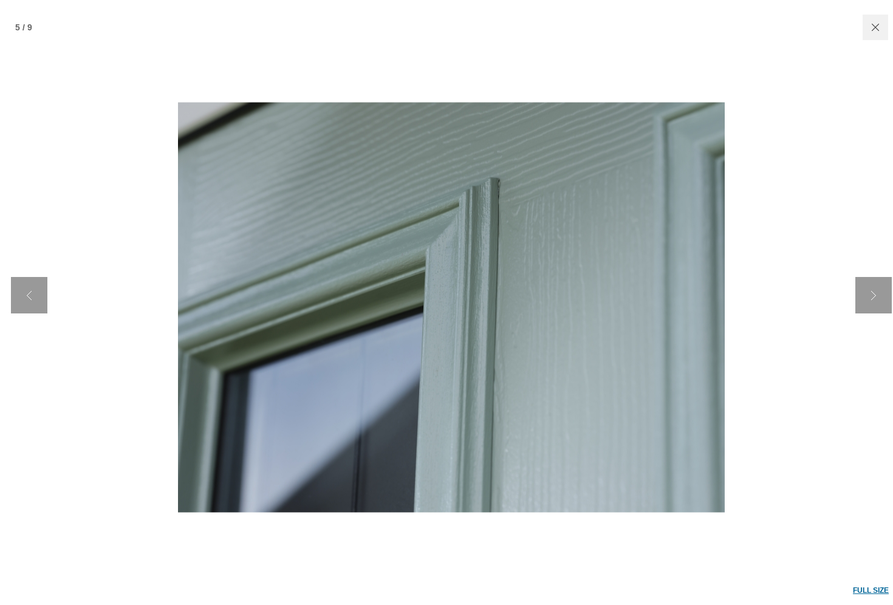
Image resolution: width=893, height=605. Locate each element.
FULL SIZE (871, 590)
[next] (873, 295)
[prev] (29, 295)
